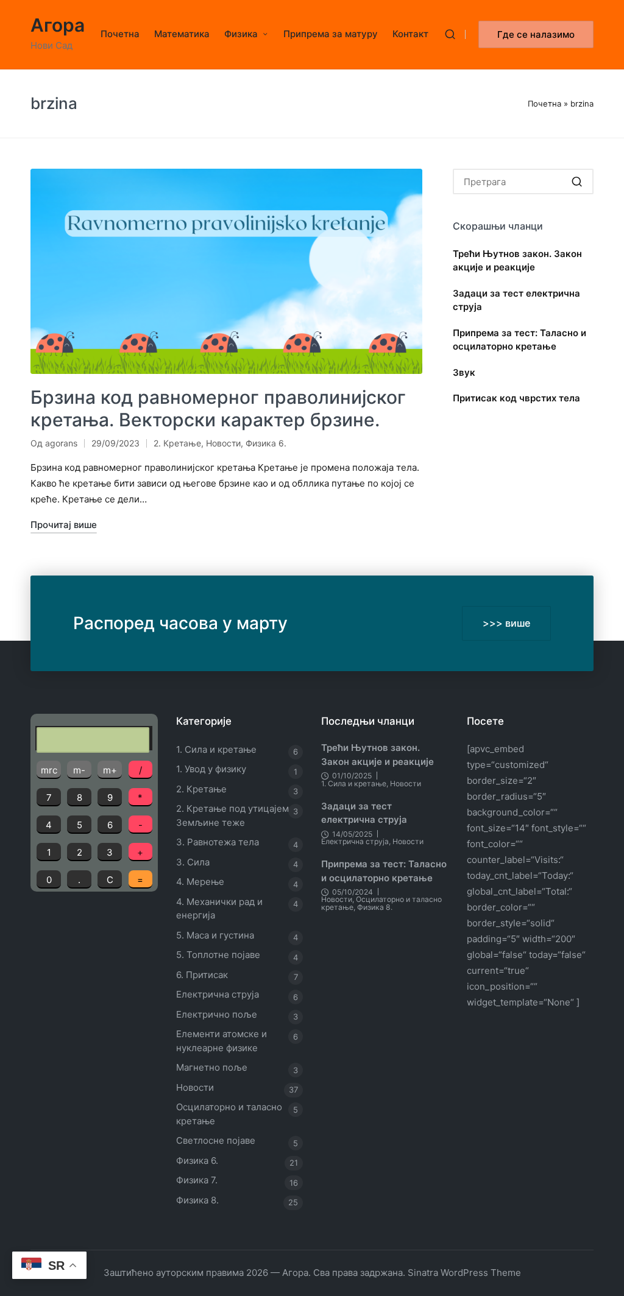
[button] (536, 34)
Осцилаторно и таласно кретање (229, 1114)
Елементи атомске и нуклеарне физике (221, 1041)
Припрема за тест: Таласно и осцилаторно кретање (519, 340)
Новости (223, 443)
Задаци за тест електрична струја (516, 300)
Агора (57, 25)
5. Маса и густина (215, 935)
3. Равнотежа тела (217, 842)
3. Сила (193, 862)
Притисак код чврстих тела (516, 398)
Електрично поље (216, 1014)
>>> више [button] (507, 623)
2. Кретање (177, 443)
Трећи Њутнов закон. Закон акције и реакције (517, 260)
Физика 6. (266, 443)
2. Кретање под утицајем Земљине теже (232, 815)
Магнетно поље (211, 1067)
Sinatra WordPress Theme (464, 1272)
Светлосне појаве (215, 1140)
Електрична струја (217, 994)
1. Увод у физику (211, 769)
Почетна (544, 103)
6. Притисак (202, 975)
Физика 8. (197, 1200)
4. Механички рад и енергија (219, 908)
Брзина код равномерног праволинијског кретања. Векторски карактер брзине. (218, 408)
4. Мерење (200, 881)
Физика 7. (197, 1180)
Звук (464, 372)
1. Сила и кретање (216, 749)
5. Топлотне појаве (218, 954)
